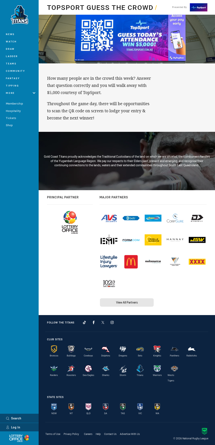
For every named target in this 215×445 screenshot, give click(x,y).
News (10, 34)
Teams (11, 63)
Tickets (11, 118)
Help (98, 434)
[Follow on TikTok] (84, 322)
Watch (11, 41)
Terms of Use (52, 434)
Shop (9, 125)
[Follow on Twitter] (103, 322)
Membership (14, 103)
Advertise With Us (130, 434)
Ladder (12, 56)
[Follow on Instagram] (112, 322)
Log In (15, 427)
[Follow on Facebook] (93, 322)
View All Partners (127, 302)
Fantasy (13, 78)
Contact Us (110, 434)
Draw (10, 48)
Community (15, 70)
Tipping (12, 85)
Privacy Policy (71, 434)
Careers (88, 434)
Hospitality (13, 111)
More (10, 92)
